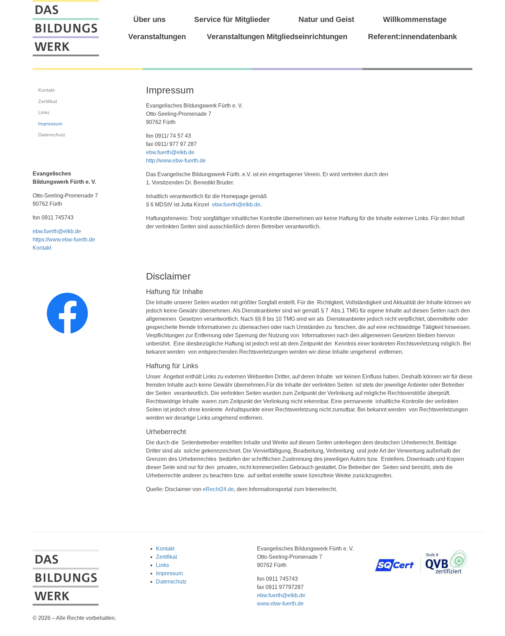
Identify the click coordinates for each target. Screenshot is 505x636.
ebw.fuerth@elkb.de (170, 152)
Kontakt (42, 248)
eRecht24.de (218, 489)
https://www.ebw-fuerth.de (64, 239)
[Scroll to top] (490, 621)
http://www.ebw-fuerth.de (176, 160)
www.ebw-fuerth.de (280, 603)
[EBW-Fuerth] (66, 28)
